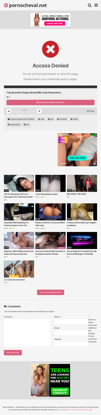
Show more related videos (50, 292)
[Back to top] (92, 407)
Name (57, 317)
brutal (75, 119)
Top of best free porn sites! (82, 410)
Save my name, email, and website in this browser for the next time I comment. (92, 331)
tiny (27, 125)
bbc (51, 119)
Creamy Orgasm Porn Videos (22, 119)
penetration (15, 125)
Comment (8, 317)
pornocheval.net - (64, 410)
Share (91, 111)
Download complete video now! (51, 102)
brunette (63, 119)
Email (57, 328)
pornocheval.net (27, 5)
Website (57, 339)
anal (42, 119)
